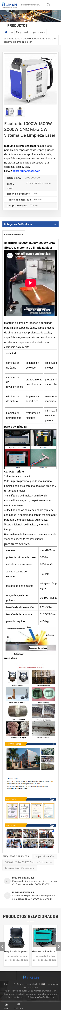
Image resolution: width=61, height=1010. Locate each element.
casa (10, 32)
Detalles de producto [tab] (13, 234)
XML (6, 984)
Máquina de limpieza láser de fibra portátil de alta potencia (45, 951)
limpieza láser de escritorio (19, 868)
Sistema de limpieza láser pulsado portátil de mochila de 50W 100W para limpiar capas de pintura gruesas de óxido (17, 951)
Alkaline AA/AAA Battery (41, 997)
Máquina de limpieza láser (30, 32)
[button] (58, 946)
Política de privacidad (25, 984)
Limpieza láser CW (44, 856)
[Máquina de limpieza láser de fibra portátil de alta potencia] (45, 937)
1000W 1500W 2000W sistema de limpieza (28, 862)
